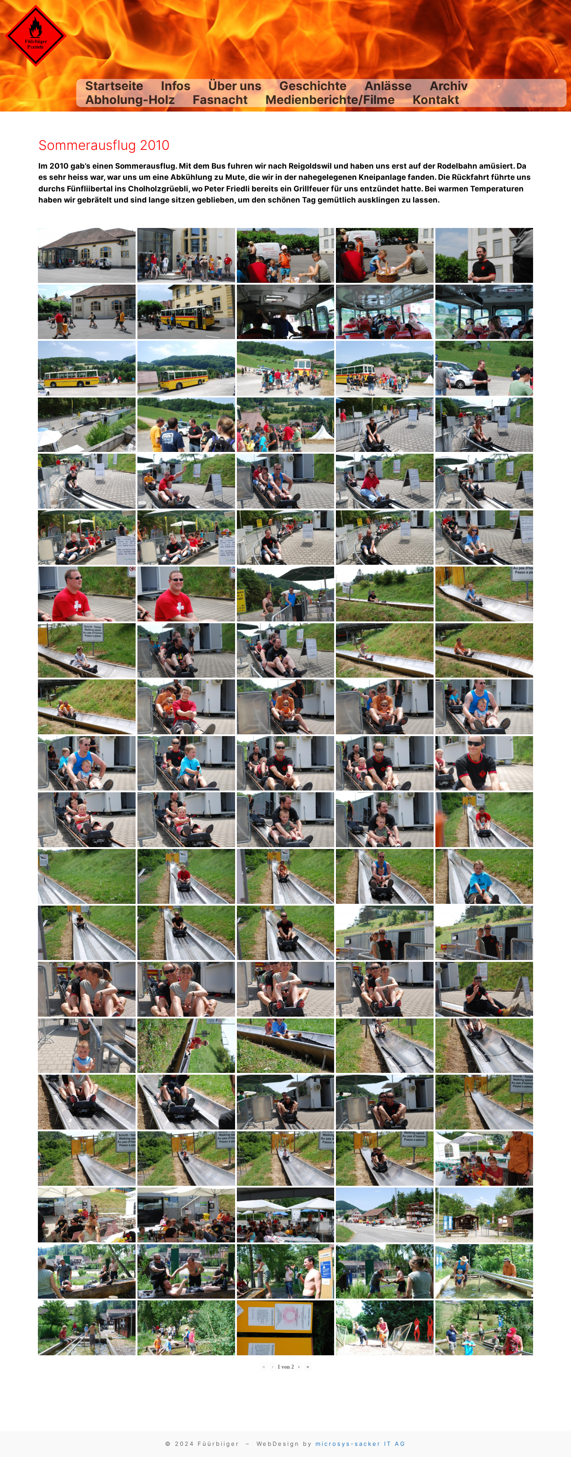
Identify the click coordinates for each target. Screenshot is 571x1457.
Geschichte (313, 86)
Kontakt (436, 100)
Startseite (114, 86)
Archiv (449, 86)
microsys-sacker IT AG (360, 1443)
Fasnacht (220, 100)
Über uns (234, 86)
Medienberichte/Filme (330, 100)
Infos (175, 86)
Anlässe (388, 86)
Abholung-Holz (130, 100)
